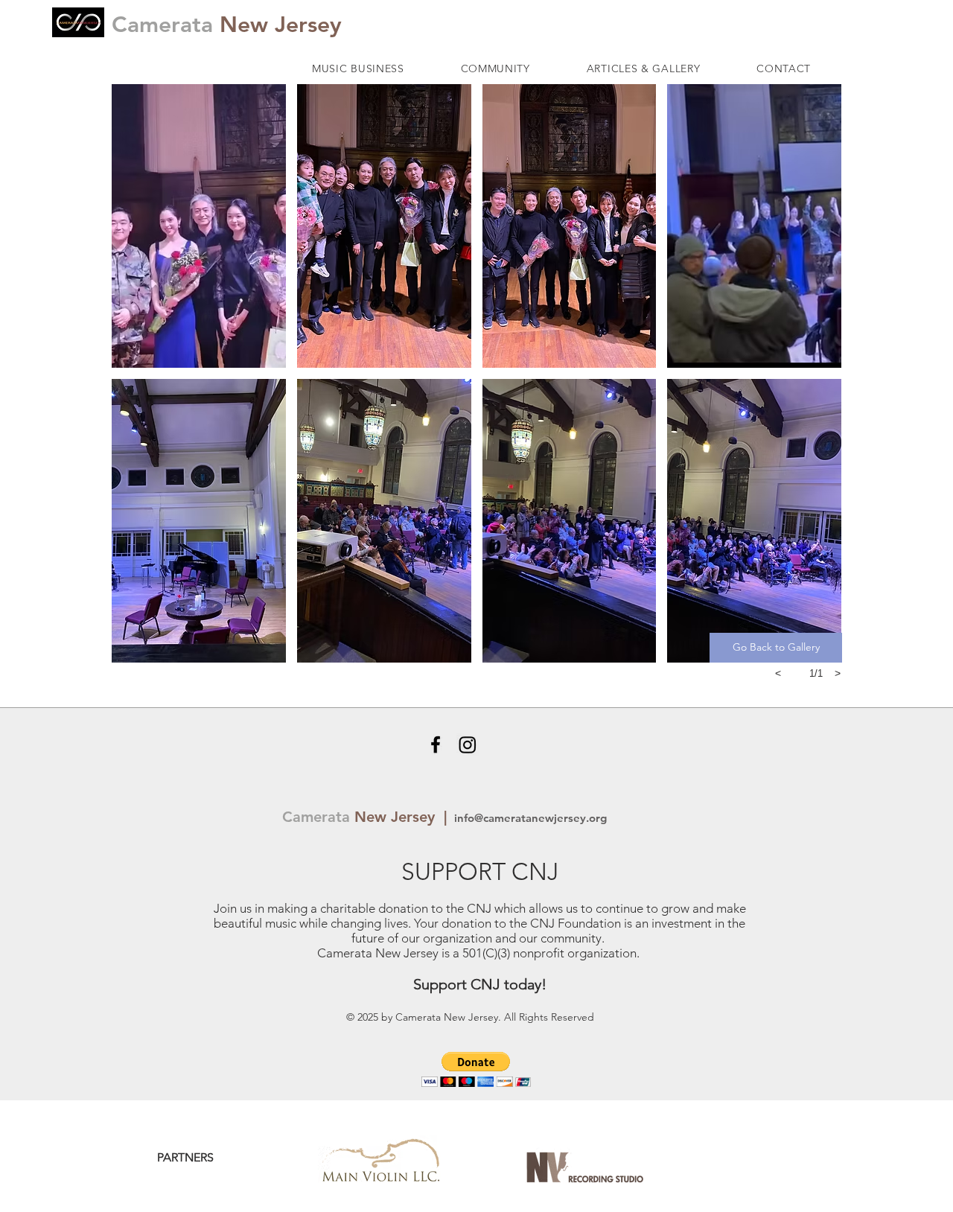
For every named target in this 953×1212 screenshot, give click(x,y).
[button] (358, 68)
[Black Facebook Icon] (435, 744)
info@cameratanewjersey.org (529, 818)
